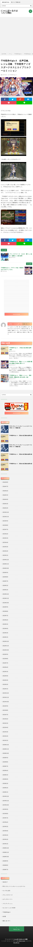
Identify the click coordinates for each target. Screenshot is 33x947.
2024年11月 (6, 564)
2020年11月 (6, 749)
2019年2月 (5, 839)
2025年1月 (5, 555)
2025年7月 (5, 529)
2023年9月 (5, 607)
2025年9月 (5, 521)
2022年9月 (5, 654)
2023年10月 (6, 602)
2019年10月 (6, 805)
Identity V (5, 882)
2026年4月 (5, 499)
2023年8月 (5, 611)
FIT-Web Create (21, 941)
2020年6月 (5, 770)
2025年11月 (6, 516)
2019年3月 (5, 835)
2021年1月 (5, 740)
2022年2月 (5, 684)
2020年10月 (6, 753)
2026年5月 (5, 495)
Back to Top (17, 929)
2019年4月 (5, 830)
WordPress (16, 942)
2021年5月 (5, 723)
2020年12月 (6, 744)
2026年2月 (5, 508)
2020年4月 (5, 779)
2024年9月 (5, 572)
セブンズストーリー (7, 899)
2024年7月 (5, 581)
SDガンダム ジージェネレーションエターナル (14, 886)
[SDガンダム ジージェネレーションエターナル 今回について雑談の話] (4, 429)
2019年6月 (5, 822)
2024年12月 (6, 559)
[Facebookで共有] (5, 99)
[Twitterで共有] (13, 99)
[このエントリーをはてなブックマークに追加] (28, 99)
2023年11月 (6, 598)
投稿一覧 (25, 324)
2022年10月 (6, 650)
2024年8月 (5, 577)
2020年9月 (5, 757)
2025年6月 (5, 533)
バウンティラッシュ (7, 903)
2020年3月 (5, 783)
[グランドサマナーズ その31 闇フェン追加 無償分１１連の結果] (4, 257)
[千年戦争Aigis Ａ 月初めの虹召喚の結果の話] (4, 350)
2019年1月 (5, 843)
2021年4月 (5, 727)
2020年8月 (5, 762)
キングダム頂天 (6, 890)
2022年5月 (5, 671)
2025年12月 (6, 512)
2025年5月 (5, 538)
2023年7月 (5, 615)
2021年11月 (6, 697)
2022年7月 (5, 663)
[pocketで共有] (8, 102)
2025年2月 (5, 551)
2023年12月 (6, 594)
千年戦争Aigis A (13, 74)
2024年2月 (5, 589)
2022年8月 (5, 658)
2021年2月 (5, 736)
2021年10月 (6, 701)
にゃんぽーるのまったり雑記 (9, 12)
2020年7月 (5, 766)
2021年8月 (5, 710)
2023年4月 (5, 628)
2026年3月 (5, 503)
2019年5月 (5, 826)
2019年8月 (5, 813)
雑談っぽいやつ (6, 920)
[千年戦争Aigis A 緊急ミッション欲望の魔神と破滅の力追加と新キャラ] (4, 364)
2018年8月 (5, 865)
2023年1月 (5, 637)
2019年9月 (5, 809)
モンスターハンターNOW (9, 907)
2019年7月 (5, 818)
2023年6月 (5, 620)
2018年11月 (6, 852)
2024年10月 (6, 568)
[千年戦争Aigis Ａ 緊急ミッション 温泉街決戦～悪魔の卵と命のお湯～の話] (4, 378)
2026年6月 (5, 490)
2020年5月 (5, 775)
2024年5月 (5, 585)
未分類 (4, 916)
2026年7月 (5, 486)
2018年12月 (6, 848)
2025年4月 (5, 542)
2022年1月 (5, 688)
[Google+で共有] (20, 99)
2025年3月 (5, 546)
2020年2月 (5, 787)
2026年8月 (5, 482)
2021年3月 (5, 731)
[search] (31, 5)
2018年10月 (6, 856)
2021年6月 (5, 719)
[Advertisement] (16, 34)
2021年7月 (5, 714)
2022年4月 (5, 675)
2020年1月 (5, 792)
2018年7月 (5, 869)
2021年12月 (6, 693)
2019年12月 (6, 796)
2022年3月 (5, 680)
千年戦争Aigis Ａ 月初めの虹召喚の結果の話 (20, 435)
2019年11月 (6, 800)
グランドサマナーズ (7, 895)
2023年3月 (5, 632)
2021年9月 (5, 706)
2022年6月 (5, 667)
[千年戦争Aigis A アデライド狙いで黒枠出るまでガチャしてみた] (28, 270)
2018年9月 (5, 861)
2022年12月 (6, 641)
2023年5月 (5, 624)
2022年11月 (6, 645)
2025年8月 (5, 525)
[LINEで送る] (24, 102)
